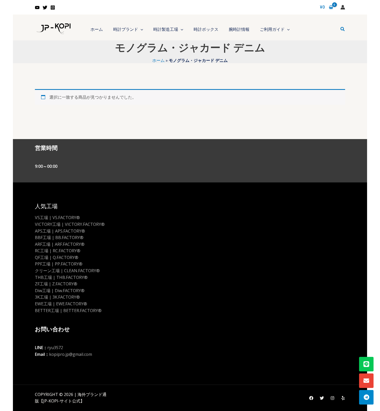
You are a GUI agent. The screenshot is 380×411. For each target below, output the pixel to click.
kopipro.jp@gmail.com (70, 354)
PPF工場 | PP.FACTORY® (58, 264)
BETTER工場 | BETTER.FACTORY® (68, 310)
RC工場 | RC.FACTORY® (57, 251)
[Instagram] (52, 7)
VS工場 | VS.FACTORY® (57, 217)
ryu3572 (55, 347)
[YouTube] (37, 7)
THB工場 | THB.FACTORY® (61, 277)
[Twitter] (45, 7)
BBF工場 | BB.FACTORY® (59, 237)
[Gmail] (366, 380)
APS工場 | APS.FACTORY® (60, 231)
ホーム (158, 60)
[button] (140, 29)
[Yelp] (343, 398)
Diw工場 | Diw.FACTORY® (60, 290)
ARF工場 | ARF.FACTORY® (60, 244)
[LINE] (366, 364)
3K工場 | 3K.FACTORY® (57, 297)
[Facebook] (311, 398)
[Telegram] (366, 397)
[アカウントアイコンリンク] (342, 7)
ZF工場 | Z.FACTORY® (56, 284)
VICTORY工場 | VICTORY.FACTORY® (70, 224)
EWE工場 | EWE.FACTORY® (61, 304)
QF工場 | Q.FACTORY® (56, 257)
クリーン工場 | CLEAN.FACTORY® (67, 270)
